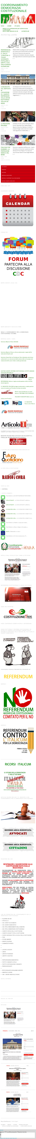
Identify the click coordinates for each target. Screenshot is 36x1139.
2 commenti (3, 108)
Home (2, 26)
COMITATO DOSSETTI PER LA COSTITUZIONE (13, 933)
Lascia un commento (5, 71)
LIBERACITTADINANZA (7, 953)
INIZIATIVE (33, 75)
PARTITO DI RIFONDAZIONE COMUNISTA (12, 964)
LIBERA (4, 951)
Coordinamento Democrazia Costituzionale (14, 8)
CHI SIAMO (17, 26)
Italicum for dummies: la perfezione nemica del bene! (5, 151)
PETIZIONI (4, 172)
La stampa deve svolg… (11, 509)
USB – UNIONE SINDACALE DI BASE (10, 974)
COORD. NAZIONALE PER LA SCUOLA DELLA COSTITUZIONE (16, 935)
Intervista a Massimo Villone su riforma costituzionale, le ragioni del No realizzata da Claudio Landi (16, 352)
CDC (3, 70)
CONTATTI (9, 26)
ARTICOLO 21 (5, 920)
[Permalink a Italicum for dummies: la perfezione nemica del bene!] (18, 140)
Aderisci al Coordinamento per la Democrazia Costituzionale (15, 29)
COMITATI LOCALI (25, 31)
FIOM (3, 937)
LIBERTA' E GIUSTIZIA (7, 956)
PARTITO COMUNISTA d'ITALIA (9, 962)
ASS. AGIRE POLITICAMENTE (9, 922)
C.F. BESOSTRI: (4, 386)
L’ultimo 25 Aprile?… (10, 500)
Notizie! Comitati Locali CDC (8, 181)
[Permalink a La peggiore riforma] (18, 117)
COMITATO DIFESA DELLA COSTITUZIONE (12, 931)
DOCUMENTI (4, 166)
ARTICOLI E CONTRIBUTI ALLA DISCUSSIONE (26, 112)
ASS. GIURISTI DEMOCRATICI (9, 925)
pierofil (7, 531)
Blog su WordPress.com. (6, 1121)
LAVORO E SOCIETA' (7, 949)
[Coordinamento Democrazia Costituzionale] (18, 19)
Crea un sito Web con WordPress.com (8, 1138)
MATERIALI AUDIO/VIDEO (30, 38)
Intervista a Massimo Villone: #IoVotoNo (9, 341)
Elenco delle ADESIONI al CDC (10, 31)
